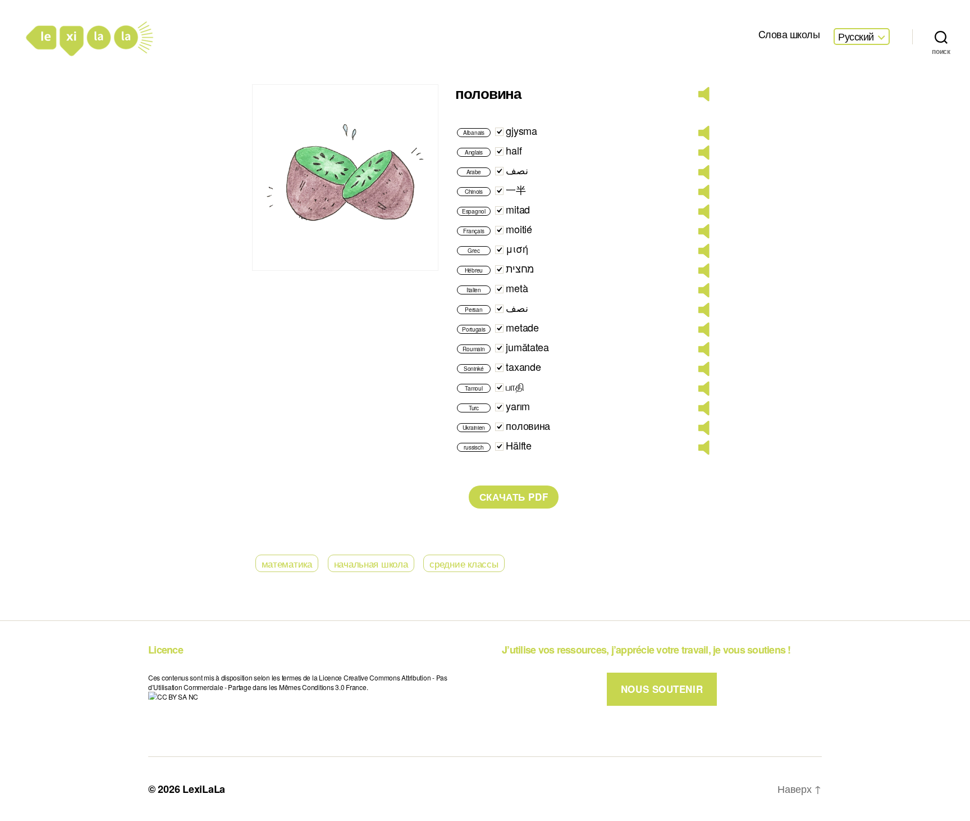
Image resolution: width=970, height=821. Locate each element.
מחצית (520, 268)
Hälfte (518, 445)
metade (522, 327)
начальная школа (371, 563)
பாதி (515, 386)
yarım (518, 405)
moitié (519, 228)
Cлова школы (789, 34)
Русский (856, 36)
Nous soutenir (662, 689)
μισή (517, 248)
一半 (515, 189)
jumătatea (527, 346)
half (513, 150)
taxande (523, 366)
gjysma (521, 130)
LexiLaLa (203, 789)
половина (528, 425)
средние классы (463, 563)
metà (517, 287)
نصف (517, 169)
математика (287, 563)
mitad (518, 209)
